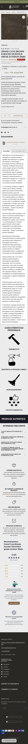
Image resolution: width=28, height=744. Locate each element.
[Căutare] (23, 6)
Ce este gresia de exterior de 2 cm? (11, 432)
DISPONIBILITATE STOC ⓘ (9, 127)
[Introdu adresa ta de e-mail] (25, 708)
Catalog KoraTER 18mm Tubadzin (15, 142)
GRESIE (13, 12)
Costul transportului (11, 61)
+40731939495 (5, 651)
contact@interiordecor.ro (8, 648)
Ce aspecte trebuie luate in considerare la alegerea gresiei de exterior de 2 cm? (12, 449)
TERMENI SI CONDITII (9, 689)
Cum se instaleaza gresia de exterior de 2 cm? (11, 454)
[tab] (6, 151)
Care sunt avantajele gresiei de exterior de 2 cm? (12, 437)
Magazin (8, 12)
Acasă (2, 12)
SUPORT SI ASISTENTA (10, 684)
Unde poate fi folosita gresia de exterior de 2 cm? (11, 442)
